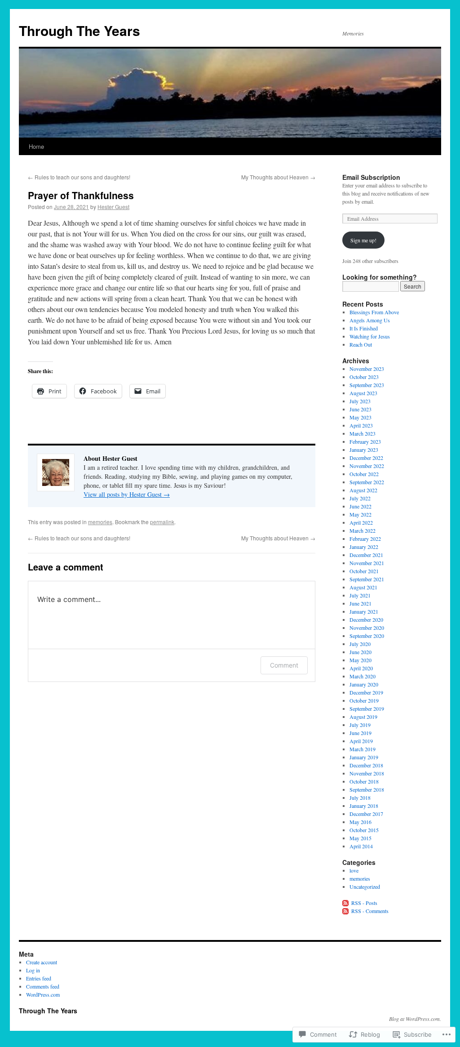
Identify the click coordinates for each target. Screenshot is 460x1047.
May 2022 (360, 514)
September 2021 (366, 579)
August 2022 (363, 490)
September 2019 (366, 708)
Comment (284, 665)
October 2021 (364, 571)
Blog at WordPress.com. (415, 1018)
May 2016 (360, 821)
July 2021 (360, 595)
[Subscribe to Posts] (345, 902)
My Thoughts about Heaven (278, 177)
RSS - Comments (370, 910)
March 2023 (362, 433)
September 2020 (366, 635)
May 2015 (360, 838)
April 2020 (361, 668)
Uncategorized (364, 886)
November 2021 (366, 562)
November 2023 (366, 368)
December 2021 (366, 554)
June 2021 (360, 603)
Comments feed (42, 986)
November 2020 (366, 627)
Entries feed (38, 978)
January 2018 (363, 805)
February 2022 (365, 538)
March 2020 (362, 676)
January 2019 (363, 757)
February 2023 (365, 441)
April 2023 (361, 425)
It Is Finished (363, 328)
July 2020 (360, 643)
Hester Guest (113, 206)
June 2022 (360, 506)
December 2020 (366, 619)
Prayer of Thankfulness (81, 195)
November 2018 (366, 773)
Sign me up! (363, 240)
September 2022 (366, 482)
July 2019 (360, 724)
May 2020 (360, 660)
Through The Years (79, 30)
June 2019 (360, 732)
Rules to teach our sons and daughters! (79, 177)
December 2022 (366, 457)
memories (100, 522)
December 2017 (366, 813)
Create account (41, 962)
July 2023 (360, 401)
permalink (162, 522)
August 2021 (363, 587)
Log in (33, 970)
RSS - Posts (364, 902)
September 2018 (366, 789)
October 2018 (364, 781)
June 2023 (360, 409)
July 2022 (360, 498)
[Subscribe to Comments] (345, 910)
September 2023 (366, 384)
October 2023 (364, 376)
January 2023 (363, 449)
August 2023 (363, 393)
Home (36, 146)
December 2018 (366, 765)
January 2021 (363, 611)
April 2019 (361, 740)
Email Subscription (371, 177)
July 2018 (360, 797)
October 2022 (364, 473)
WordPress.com (43, 994)
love (353, 870)
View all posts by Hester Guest (127, 494)
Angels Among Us (369, 320)
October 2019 (364, 700)
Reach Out (360, 344)
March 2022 (362, 530)
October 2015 (364, 829)
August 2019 (363, 716)
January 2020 (363, 684)
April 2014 (361, 846)
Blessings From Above (374, 312)
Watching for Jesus (369, 336)
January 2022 (363, 546)
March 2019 (362, 749)
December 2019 (366, 692)
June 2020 (360, 651)
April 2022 (361, 522)
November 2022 (366, 465)
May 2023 (360, 417)
